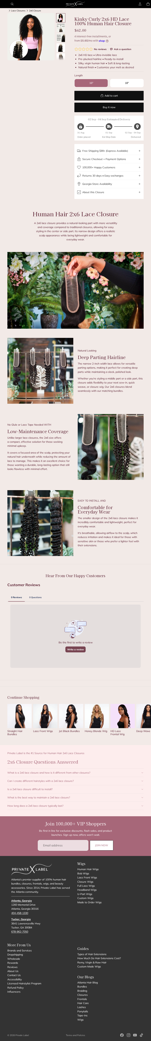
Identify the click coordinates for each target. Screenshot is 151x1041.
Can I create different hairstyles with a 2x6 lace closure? (40, 781)
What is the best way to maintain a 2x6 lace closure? (38, 797)
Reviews (12, 967)
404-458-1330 (19, 913)
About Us (12, 971)
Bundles (82, 986)
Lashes (81, 1007)
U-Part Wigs (84, 894)
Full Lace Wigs (86, 885)
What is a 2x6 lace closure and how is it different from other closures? (48, 772)
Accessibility (14, 979)
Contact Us (14, 975)
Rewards (12, 963)
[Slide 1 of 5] (61, 18)
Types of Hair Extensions (91, 954)
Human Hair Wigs (88, 869)
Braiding (82, 990)
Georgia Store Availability (97, 184)
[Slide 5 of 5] (61, 57)
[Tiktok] (141, 1035)
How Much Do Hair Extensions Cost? (99, 958)
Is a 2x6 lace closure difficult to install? (29, 789)
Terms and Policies (75, 1035)
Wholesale (13, 958)
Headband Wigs (87, 890)
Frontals (82, 999)
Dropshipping (15, 954)
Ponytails (82, 1011)
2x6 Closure (35, 10)
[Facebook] (122, 1035)
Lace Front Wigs (87, 877)
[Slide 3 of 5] (61, 37)
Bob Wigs (83, 873)
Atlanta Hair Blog (87, 982)
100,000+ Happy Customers (98, 167)
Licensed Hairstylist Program (24, 983)
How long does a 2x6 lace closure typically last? (35, 805)
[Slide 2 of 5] (61, 28)
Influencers (13, 991)
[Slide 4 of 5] (61, 47)
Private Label (22, 1035)
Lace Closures (18, 10)
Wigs (80, 1019)
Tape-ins (82, 1015)
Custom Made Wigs (89, 966)
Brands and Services (19, 950)
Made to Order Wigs (89, 902)
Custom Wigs (85, 898)
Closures (82, 995)
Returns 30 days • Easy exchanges (102, 175)
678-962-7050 (19, 931)
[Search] (12, 4)
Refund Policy (15, 987)
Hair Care (83, 1003)
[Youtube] (135, 1035)
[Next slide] (140, 721)
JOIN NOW (101, 845)
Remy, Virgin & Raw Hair (91, 962)
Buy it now (109, 107)
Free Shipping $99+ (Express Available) (105, 150)
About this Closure (93, 192)
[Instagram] (128, 1035)
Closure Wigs (85, 881)
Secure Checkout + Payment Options (104, 159)
